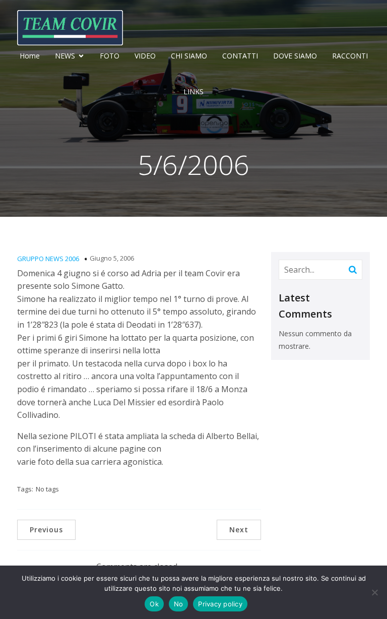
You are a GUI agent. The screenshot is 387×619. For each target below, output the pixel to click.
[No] (374, 592)
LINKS (193, 91)
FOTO (109, 55)
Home (30, 55)
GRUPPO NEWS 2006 (48, 258)
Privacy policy (220, 604)
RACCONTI (350, 55)
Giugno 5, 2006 (112, 258)
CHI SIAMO (189, 55)
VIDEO (145, 55)
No (178, 604)
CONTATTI (240, 55)
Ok (154, 604)
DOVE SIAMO (295, 55)
